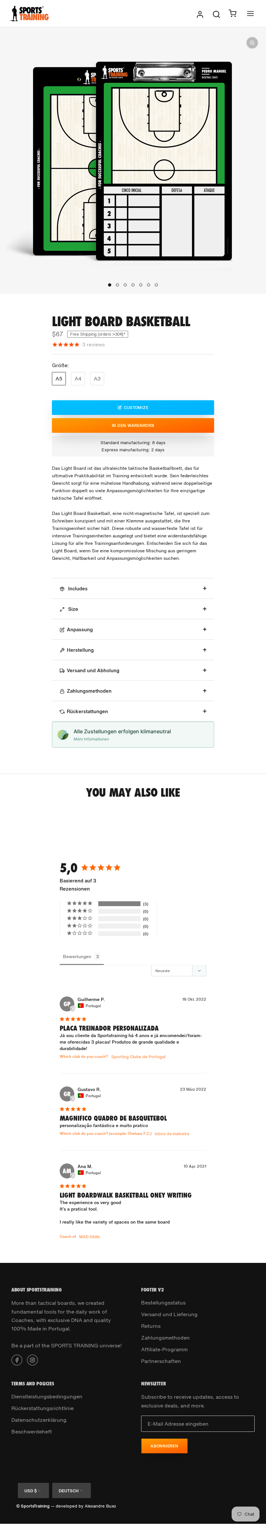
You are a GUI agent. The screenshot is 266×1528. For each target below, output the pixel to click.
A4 (78, 378)
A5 (58, 378)
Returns (151, 1326)
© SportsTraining (33, 1506)
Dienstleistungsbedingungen (46, 1396)
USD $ (30, 1491)
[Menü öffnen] (250, 13)
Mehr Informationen (91, 739)
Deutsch (69, 1491)
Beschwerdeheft (31, 1431)
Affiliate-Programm (164, 1349)
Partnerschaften (161, 1361)
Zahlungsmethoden (89, 690)
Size (72, 608)
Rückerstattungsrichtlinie (42, 1408)
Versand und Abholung (93, 670)
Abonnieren (164, 1446)
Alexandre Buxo (100, 1506)
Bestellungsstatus (163, 1302)
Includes (77, 588)
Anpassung (80, 629)
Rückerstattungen (87, 711)
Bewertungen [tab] (77, 956)
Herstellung (80, 649)
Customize (136, 407)
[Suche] (216, 13)
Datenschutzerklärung (38, 1420)
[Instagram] (32, 1359)
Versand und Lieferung (169, 1314)
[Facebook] (16, 1359)
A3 (97, 378)
